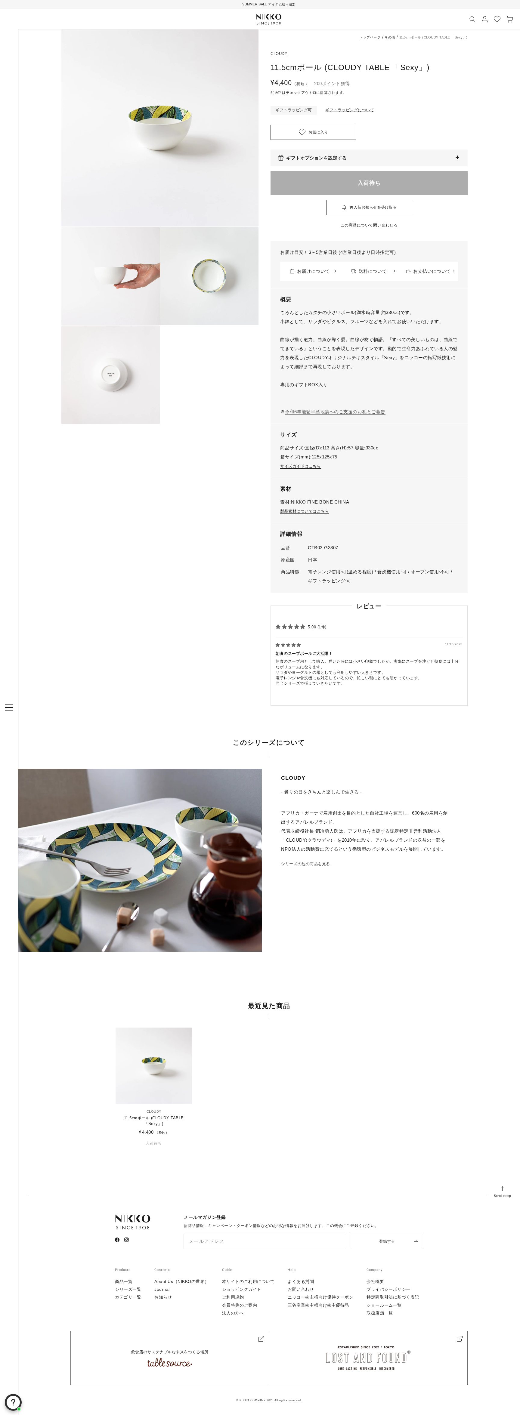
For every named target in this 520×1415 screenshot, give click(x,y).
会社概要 (375, 1281)
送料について (373, 271)
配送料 (276, 93)
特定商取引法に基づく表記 (393, 1297)
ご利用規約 (233, 1297)
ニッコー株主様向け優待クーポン (320, 1297)
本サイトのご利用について (248, 1281)
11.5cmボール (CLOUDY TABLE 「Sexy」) (154, 1121)
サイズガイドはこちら (300, 466)
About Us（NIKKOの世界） (181, 1281)
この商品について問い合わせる (369, 225)
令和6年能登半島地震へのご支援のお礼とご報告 (335, 411)
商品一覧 (123, 1281)
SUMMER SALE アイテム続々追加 (269, 4)
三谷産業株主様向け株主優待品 (318, 1305)
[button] (369, 158)
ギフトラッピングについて (349, 110)
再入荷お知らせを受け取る (373, 207)
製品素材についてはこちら (304, 511)
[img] (288, 645)
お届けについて (313, 271)
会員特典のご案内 (239, 1305)
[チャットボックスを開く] (13, 1402)
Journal (162, 1289)
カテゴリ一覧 (128, 1297)
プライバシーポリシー (388, 1289)
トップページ (370, 37)
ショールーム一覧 (384, 1305)
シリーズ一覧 (128, 1289)
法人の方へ (233, 1313)
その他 (390, 37)
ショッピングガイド (242, 1289)
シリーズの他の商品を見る (305, 864)
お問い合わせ (301, 1289)
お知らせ (163, 1297)
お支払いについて (431, 271)
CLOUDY (279, 53)
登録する (387, 1241)
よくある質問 (301, 1281)
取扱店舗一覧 (380, 1313)
